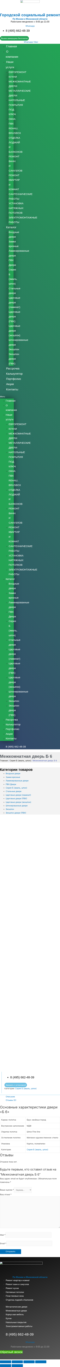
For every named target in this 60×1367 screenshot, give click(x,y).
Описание (10, 1097)
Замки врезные (13, 777)
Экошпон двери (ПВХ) (14, 359)
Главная (11, 46)
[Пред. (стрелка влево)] (5, 1365)
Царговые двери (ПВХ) (14, 317)
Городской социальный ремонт (30, 15)
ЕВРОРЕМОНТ (17, 72)
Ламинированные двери (17, 781)
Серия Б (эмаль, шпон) (20, 760)
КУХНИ (13, 76)
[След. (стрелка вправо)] (17, 1365)
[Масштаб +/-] (40, 1361)
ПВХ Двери (11, 784)
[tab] (33, 1096)
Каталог (11, 227)
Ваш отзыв (5, 1194)
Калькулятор (14, 373)
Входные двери (13, 773)
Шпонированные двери (16, 806)
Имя (2, 1235)
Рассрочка (12, 368)
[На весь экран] (29, 1361)
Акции (10, 384)
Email (3, 1243)
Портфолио (13, 378)
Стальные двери (13, 791)
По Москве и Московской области (30, 19)
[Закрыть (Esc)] (5, 1361)
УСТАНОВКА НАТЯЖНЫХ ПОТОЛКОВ (16, 208)
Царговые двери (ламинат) (14, 302)
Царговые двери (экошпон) (14, 331)
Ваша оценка (7, 1190)
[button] (7, 396)
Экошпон (14, 349)
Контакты (12, 389)
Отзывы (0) (11, 1100)
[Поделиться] (17, 1361)
